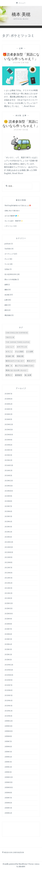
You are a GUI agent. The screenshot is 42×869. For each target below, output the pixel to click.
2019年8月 (8, 736)
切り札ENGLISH (10, 274)
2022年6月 (8, 573)
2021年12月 (9, 603)
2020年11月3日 (21, 130)
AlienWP (22, 867)
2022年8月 (8, 562)
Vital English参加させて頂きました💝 (18, 205)
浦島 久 (9, 366)
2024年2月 (8, 470)
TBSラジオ (10, 337)
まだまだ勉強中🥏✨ (12, 216)
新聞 (6, 285)
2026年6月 (8, 399)
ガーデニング (9, 254)
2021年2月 (8, 655)
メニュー (22, 3)
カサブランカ (22, 347)
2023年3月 (8, 527)
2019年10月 (9, 731)
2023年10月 (9, 491)
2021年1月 (8, 660)
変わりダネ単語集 (11, 279)
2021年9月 (8, 619)
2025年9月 (8, 440)
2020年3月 (8, 706)
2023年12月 (9, 481)
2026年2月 (8, 414)
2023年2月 (8, 532)
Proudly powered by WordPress (15, 864)
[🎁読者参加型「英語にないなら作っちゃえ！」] (21, 84)
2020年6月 (8, 690)
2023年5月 (8, 516)
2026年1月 (8, 419)
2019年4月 (8, 757)
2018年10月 (9, 787)
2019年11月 (8, 726)
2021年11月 (8, 608)
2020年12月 (9, 665)
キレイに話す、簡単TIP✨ (14, 221)
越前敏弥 (18, 375)
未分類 (18, 115)
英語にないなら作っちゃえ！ (17, 370)
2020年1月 (8, 716)
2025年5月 (8, 450)
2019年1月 (8, 772)
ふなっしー (10, 347)
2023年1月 (8, 537)
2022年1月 (8, 598)
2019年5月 (8, 752)
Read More (29, 106)
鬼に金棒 (28, 375)
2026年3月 (8, 409)
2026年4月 (8, 404)
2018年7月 (8, 798)
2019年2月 (8, 767)
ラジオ (7, 264)
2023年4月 (8, 522)
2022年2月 (8, 593)
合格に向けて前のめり (12, 211)
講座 (6, 305)
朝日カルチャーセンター (15, 361)
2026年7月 (8, 394)
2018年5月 (8, 808)
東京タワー (31, 361)
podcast (7, 244)
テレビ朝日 (19, 351)
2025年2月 (8, 460)
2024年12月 (9, 465)
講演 (6, 310)
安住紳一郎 (10, 356)
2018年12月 (9, 777)
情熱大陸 (20, 356)
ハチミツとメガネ (11, 226)
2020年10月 (9, 675)
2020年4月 (8, 701)
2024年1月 (8, 476)
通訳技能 (8, 315)
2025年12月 (9, 424)
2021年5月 (8, 639)
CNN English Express (17, 333)
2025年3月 (8, 455)
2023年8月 (8, 501)
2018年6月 (8, 803)
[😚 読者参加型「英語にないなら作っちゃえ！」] (21, 151)
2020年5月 (8, 695)
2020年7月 (8, 685)
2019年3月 (8, 762)
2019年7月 (8, 741)
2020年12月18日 (21, 63)
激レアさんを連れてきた (24, 366)
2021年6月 (8, 634)
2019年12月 (9, 721)
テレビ (7, 259)
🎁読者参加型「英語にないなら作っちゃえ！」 (21, 56)
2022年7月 (8, 568)
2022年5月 (8, 578)
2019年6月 (8, 747)
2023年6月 (8, 511)
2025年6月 (8, 445)
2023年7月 (8, 506)
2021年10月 (9, 614)
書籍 (6, 290)
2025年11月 (9, 430)
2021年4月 (8, 644)
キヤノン (9, 351)
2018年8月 (8, 793)
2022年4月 (8, 583)
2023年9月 (8, 496)
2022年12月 (9, 542)
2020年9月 (8, 680)
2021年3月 (8, 649)
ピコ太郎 (29, 351)
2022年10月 (9, 552)
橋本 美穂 (21, 14)
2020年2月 (8, 711)
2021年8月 (8, 624)
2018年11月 (8, 782)
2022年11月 (9, 547)
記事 (21, 48)
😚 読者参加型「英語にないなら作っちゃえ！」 (21, 123)
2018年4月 (8, 813)
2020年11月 (9, 670)
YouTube (8, 249)
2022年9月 (8, 557)
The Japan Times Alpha (18, 342)
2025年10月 (9, 435)
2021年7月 (8, 629)
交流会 (7, 269)
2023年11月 (9, 486)
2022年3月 (8, 588)
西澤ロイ (9, 375)
